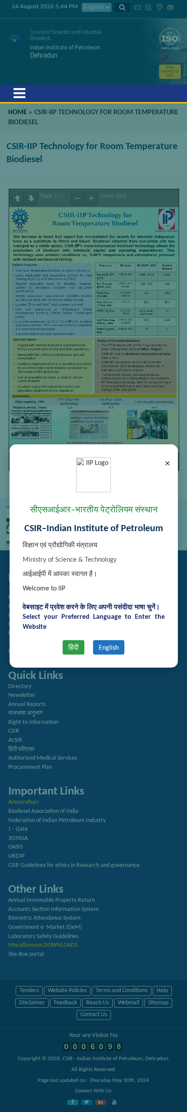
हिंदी (73, 648)
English (109, 648)
